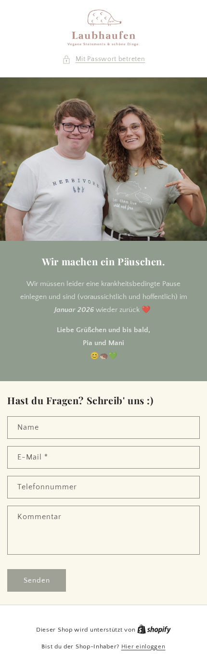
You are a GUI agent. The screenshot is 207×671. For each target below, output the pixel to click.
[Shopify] (154, 629)
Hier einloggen (143, 646)
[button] (103, 59)
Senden (37, 580)
